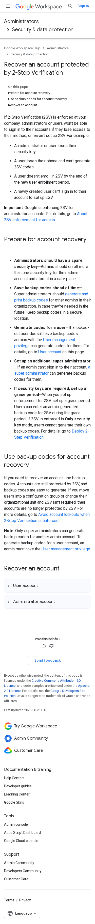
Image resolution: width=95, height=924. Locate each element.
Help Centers (14, 778)
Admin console (16, 824)
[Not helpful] (51, 646)
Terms (9, 900)
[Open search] (70, 6)
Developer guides (18, 786)
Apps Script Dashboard (22, 833)
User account (49, 351)
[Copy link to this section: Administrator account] (60, 601)
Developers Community (23, 871)
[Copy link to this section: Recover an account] (65, 569)
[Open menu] (8, 6)
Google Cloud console (21, 841)
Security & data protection (42, 29)
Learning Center (17, 794)
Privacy (25, 900)
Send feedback (47, 660)
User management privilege (66, 549)
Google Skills (14, 802)
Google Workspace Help (22, 48)
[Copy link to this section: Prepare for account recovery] (9, 248)
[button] (47, 585)
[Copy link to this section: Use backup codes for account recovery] (34, 465)
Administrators (21, 21)
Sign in (83, 6)
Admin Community (19, 863)
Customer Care (16, 879)
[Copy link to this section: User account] (43, 585)
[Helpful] (44, 646)
